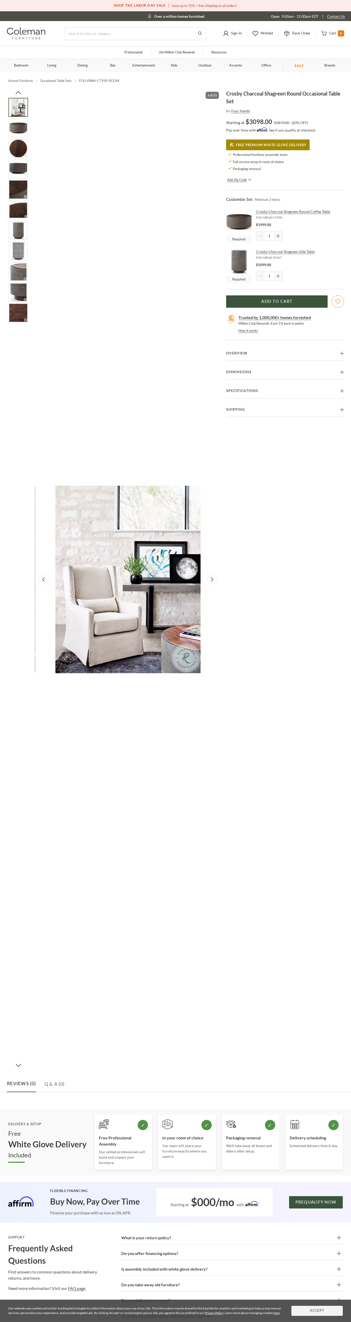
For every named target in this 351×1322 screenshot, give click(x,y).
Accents (235, 65)
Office (266, 65)
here (276, 1313)
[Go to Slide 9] (18, 271)
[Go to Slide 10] (18, 292)
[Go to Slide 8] (18, 251)
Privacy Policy (214, 1313)
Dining (82, 65)
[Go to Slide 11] (18, 313)
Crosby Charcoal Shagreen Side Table (285, 251)
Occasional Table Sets (56, 81)
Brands (329, 65)
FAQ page (76, 1288)
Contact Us (336, 16)
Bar (113, 65)
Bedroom (21, 65)
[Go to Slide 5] (18, 189)
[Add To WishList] (338, 301)
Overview (236, 353)
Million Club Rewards (177, 52)
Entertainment (143, 65)
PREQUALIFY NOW (316, 1202)
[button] (232, 33)
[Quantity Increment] (278, 236)
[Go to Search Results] (200, 34)
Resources (219, 52)
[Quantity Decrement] (260, 236)
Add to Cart (276, 301)
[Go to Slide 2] (18, 128)
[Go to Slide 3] (18, 148)
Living (51, 65)
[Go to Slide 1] (18, 107)
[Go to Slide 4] (18, 169)
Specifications (242, 391)
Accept (317, 1310)
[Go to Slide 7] (18, 230)
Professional (133, 52)
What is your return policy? (146, 1237)
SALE (299, 65)
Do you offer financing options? (149, 1253)
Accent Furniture (20, 81)
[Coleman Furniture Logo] (26, 38)
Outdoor (205, 65)
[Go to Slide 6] (18, 210)
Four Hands (240, 111)
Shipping (235, 409)
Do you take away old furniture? (150, 1284)
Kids (174, 65)
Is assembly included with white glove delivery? (164, 1269)
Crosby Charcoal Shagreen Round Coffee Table (293, 211)
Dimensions (239, 372)
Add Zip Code (237, 180)
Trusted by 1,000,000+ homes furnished (274, 317)
